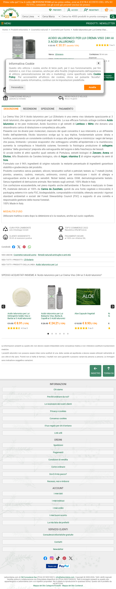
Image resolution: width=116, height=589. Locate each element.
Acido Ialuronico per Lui (47, 264)
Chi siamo (58, 389)
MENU (7, 23)
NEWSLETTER (107, 23)
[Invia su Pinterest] (24, 246)
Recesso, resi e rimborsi (58, 481)
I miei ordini (58, 508)
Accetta (92, 87)
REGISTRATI (94, 10)
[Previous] (3, 307)
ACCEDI (74, 10)
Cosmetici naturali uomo (25, 255)
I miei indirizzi (58, 501)
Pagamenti (58, 452)
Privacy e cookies (58, 411)
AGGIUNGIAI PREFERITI (109, 77)
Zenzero (97, 152)
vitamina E (74, 156)
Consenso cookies (58, 418)
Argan (64, 156)
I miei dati (58, 493)
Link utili (58, 433)
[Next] (112, 307)
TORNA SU (109, 373)
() (111, 10)
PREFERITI (57, 10)
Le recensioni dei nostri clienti (58, 404)
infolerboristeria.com (65, 577)
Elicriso (7, 156)
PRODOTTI (92, 23)
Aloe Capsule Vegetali (85, 313)
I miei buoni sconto (58, 515)
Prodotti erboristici (19, 29)
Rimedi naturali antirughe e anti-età (54, 255)
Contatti (58, 542)
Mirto (91, 123)
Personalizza (17, 87)
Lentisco (80, 123)
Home (5, 29)
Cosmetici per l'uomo (60, 29)
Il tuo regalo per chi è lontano (58, 425)
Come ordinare (58, 467)
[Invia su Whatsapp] (29, 246)
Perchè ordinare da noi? (58, 397)
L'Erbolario (59, 54)
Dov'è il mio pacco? (58, 474)
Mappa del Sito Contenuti (72, 586)
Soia (5, 160)
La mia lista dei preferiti (58, 522)
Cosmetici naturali (39, 29)
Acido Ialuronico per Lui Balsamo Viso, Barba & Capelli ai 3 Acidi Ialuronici (53, 316)
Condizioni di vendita (58, 459)
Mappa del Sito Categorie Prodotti (47, 586)
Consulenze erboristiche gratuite (58, 535)
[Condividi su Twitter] (18, 246)
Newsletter (58, 549)
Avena (106, 152)
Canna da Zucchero (52, 189)
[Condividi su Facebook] (13, 246)
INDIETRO (95, 373)
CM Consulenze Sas (29, 577)
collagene (107, 145)
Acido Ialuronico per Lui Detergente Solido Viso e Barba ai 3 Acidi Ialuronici (19, 316)
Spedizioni (58, 445)
